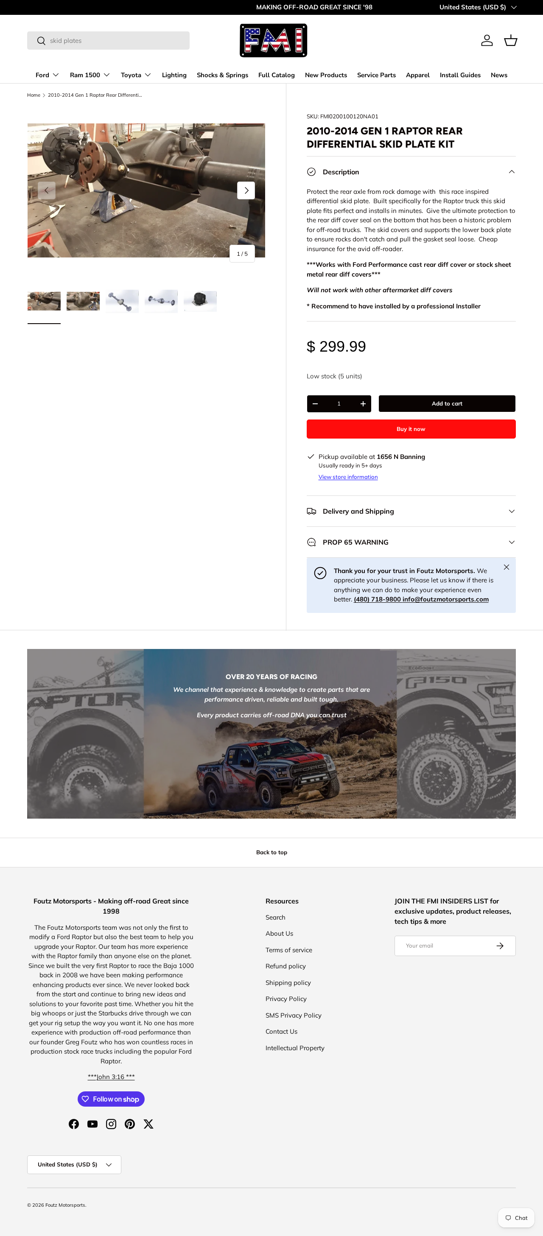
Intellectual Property (295, 1048)
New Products (326, 75)
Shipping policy (288, 983)
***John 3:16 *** (111, 1077)
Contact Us (281, 1031)
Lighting (174, 75)
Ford (42, 75)
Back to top (271, 852)
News (499, 75)
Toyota (131, 75)
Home (33, 95)
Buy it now (411, 428)
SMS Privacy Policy (294, 1015)
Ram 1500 (85, 75)
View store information (348, 476)
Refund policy (286, 966)
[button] (510, 40)
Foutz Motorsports (65, 1205)
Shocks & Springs (222, 75)
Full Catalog (276, 75)
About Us (279, 933)
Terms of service (289, 950)
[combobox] (108, 40)
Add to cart (447, 403)
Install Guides (460, 75)
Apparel (418, 75)
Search (275, 917)
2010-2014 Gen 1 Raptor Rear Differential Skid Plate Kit (95, 95)
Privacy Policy (286, 999)
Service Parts (376, 75)
